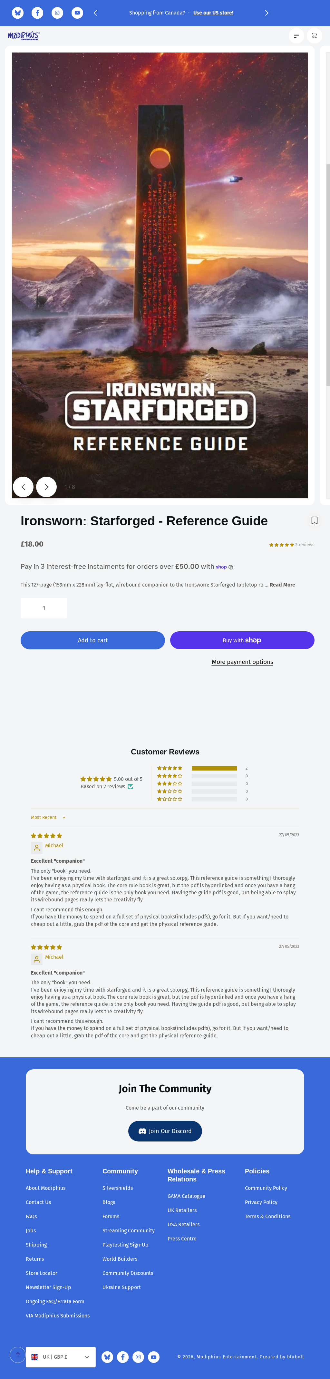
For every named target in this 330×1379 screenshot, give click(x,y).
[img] (46, 836)
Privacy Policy (261, 1202)
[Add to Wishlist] (314, 520)
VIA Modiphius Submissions (58, 1316)
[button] (95, 13)
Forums (110, 1216)
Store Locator (41, 1273)
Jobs (31, 1231)
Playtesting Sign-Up (125, 1245)
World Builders (119, 1259)
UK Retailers (182, 1210)
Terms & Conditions (267, 1216)
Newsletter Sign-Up (48, 1287)
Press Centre (182, 1239)
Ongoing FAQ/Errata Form (55, 1301)
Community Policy (266, 1188)
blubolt (295, 1357)
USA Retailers (183, 1224)
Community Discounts (127, 1273)
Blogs (108, 1202)
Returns (35, 1259)
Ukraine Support (121, 1287)
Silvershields (117, 1188)
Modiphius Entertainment (227, 1357)
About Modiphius (45, 1188)
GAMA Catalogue (186, 1196)
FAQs (31, 1216)
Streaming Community (128, 1231)
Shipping (36, 1245)
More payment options (242, 661)
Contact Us (38, 1202)
